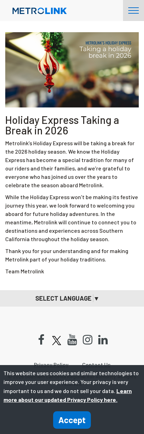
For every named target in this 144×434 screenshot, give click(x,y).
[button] (72, 298)
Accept (72, 420)
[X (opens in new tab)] (56, 340)
